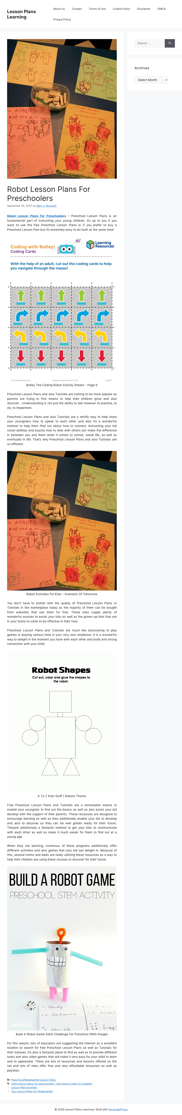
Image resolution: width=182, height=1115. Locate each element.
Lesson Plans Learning (21, 14)
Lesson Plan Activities (24, 1087)
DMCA (162, 8)
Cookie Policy (121, 8)
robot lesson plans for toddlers (73, 1083)
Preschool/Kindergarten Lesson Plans (33, 1079)
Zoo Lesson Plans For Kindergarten (32, 1091)
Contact (77, 8)
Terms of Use (97, 8)
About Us (59, 8)
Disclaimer (144, 8)
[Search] (170, 43)
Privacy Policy (62, 19)
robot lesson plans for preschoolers (32, 1083)
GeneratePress (118, 1109)
